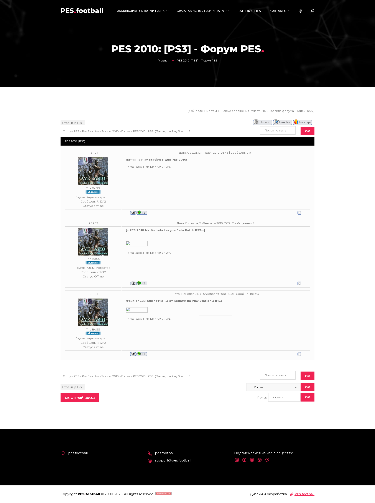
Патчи (125, 131)
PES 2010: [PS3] (143, 131)
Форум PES (71, 131)
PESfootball (82, 11)
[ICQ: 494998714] (142, 213)
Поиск (300, 111)
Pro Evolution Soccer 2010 (100, 131)
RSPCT (93, 152)
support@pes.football (173, 460)
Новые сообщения (235, 111)
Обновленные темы (204, 111)
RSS (310, 111)
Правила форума (281, 111)
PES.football (304, 494)
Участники (258, 111)
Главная (163, 60)
